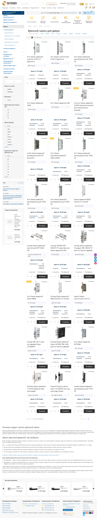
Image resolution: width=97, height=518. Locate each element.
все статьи (20, 182)
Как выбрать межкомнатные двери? (13, 204)
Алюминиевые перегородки (8, 72)
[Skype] (84, 515)
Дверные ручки (8, 59)
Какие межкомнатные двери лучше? (11, 189)
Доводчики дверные (10, 22)
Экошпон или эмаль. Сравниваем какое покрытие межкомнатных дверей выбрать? (12, 197)
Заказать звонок (68, 510)
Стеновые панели (9, 69)
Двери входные (8, 20)
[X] (90, 513)
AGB (42, 33)
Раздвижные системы (7, 55)
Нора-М (78, 33)
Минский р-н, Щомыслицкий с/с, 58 (30, 503)
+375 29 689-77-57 (52, 4)
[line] (29, 37)
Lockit (65, 33)
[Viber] (92, 513)
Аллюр (71, 33)
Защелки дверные (9, 48)
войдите (62, 13)
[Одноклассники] (86, 513)
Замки (5, 26)
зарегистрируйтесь (72, 13)
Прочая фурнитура (9, 65)
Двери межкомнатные (9, 16)
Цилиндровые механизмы (8, 62)
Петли (5, 52)
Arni (53, 33)
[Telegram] (88, 513)
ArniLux (59, 33)
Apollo (47, 33)
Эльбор (84, 33)
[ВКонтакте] (84, 513)
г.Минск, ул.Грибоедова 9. (47, 503)
